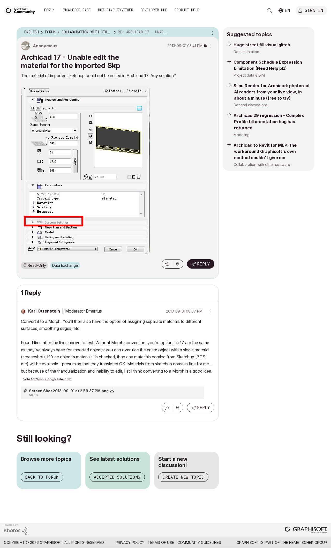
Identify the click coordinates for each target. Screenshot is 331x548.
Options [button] (211, 32)
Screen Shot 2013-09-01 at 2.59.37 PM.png (69, 391)
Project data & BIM (249, 75)
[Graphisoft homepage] (306, 530)
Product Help (187, 10)
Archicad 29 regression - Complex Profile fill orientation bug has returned (269, 121)
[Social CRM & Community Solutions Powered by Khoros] (15, 529)
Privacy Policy (130, 542)
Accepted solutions (117, 477)
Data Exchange (65, 265)
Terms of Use (161, 542)
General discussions (251, 105)
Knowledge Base (76, 10)
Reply (203, 263)
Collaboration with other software (262, 164)
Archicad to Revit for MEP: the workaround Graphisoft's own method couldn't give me (265, 151)
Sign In (314, 10)
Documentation (246, 51)
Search (269, 10)
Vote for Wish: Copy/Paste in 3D (47, 379)
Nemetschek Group (308, 542)
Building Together (115, 10)
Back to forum (42, 477)
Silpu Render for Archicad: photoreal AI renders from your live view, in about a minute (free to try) (271, 92)
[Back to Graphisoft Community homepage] (21, 10)
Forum (49, 10)
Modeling (242, 134)
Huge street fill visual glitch (262, 44)
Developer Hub (153, 10)
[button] (167, 264)
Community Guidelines (199, 542)
